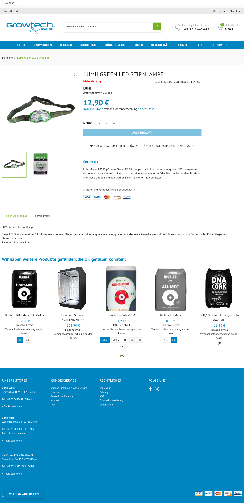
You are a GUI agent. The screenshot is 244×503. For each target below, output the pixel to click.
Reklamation (106, 404)
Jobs (53, 404)
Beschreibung (16, 216)
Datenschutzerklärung (111, 400)
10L (139, 339)
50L (20, 339)
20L (28, 339)
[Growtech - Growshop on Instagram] (156, 388)
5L (132, 339)
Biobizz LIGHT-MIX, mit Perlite (24, 315)
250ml (104, 339)
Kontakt (8, 11)
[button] (121, 356)
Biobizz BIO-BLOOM (122, 315)
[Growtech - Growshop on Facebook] (150, 388)
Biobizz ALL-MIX (170, 315)
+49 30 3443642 (195, 29)
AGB (102, 396)
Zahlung (104, 392)
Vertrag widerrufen (24, 494)
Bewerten (42, 216)
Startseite (7, 57)
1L (125, 339)
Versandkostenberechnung (120, 109)
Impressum (105, 388)
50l (166, 339)
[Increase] (113, 123)
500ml (116, 339)
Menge (88, 123)
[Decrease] (99, 123)
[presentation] (9, 109)
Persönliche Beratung (62, 396)
